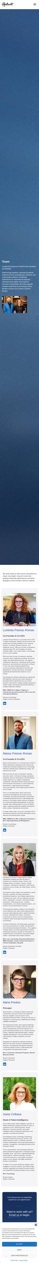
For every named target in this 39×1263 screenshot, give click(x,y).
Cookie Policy (14, 1260)
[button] (36, 1225)
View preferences (19, 1255)
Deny (19, 1250)
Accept (19, 1244)
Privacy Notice (23, 1260)
